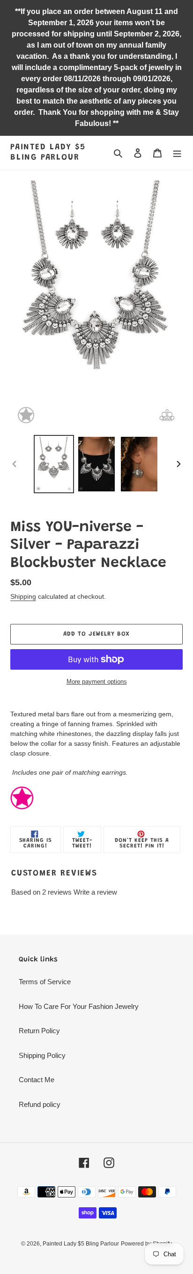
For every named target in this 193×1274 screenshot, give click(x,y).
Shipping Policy (42, 1055)
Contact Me (36, 1080)
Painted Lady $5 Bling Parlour (48, 152)
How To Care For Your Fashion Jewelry (79, 1006)
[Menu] (177, 153)
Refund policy (39, 1104)
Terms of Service (45, 982)
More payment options (97, 681)
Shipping (23, 596)
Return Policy (39, 1031)
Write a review (95, 892)
